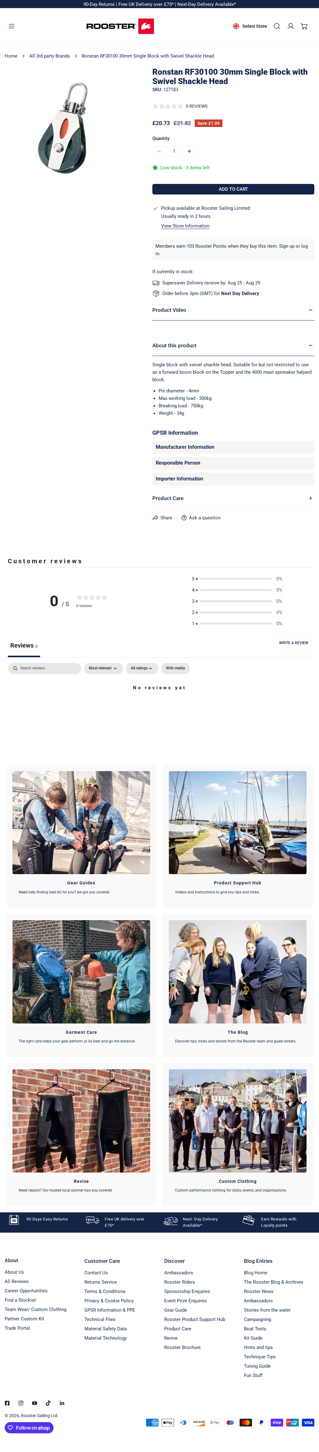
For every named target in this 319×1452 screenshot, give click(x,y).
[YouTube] (34, 1403)
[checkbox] (175, 668)
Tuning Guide (257, 1366)
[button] (304, 26)
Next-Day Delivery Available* (206, 4)
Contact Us (96, 1273)
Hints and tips (258, 1347)
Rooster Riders (179, 1282)
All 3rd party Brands (49, 56)
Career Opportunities (26, 1291)
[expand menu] (11, 26)
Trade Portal (17, 1328)
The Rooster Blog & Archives (273, 1282)
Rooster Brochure (182, 1347)
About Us (14, 1272)
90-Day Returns (99, 4)
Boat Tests (255, 1329)
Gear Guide (175, 1310)
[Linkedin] (62, 1403)
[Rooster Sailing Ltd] (120, 26)
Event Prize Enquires (185, 1301)
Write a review (293, 643)
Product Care (177, 1329)
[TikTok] (48, 1403)
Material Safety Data (105, 1329)
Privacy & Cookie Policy (109, 1301)
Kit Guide (253, 1338)
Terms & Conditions (105, 1291)
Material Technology (105, 1338)
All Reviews (17, 1281)
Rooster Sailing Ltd (39, 1415)
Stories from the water (267, 1310)
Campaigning (257, 1319)
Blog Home (255, 1273)
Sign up (286, 246)
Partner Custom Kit (24, 1319)
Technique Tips (260, 1357)
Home (11, 56)
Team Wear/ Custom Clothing (35, 1309)
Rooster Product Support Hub (194, 1319)
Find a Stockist (20, 1300)
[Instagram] (21, 1403)
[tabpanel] (159, 709)
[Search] (277, 26)
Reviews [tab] (24, 645)
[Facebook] (7, 1403)
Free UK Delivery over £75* (146, 4)
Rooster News (259, 1291)
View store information (185, 226)
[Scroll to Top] (308, 1419)
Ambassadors (178, 1273)
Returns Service (100, 1282)
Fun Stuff (253, 1375)
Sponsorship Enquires (187, 1291)
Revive (171, 1338)
